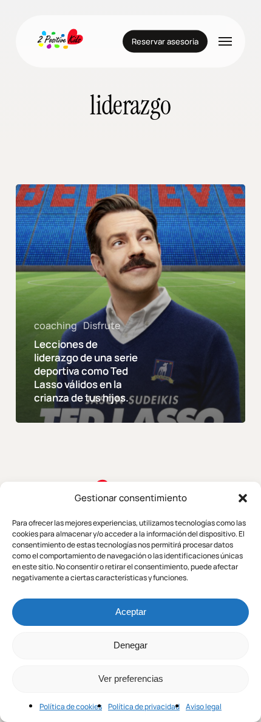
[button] (243, 498)
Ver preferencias (130, 678)
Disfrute (101, 325)
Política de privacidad (144, 706)
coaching (55, 325)
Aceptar (130, 611)
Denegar (130, 645)
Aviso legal (204, 706)
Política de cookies (70, 706)
